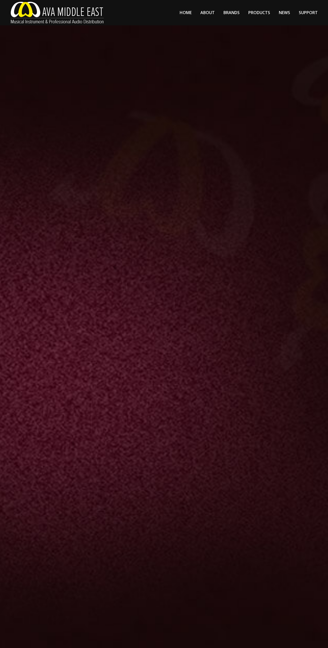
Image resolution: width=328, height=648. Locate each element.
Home (186, 12)
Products (259, 12)
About (207, 12)
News (284, 12)
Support (308, 12)
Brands (231, 12)
